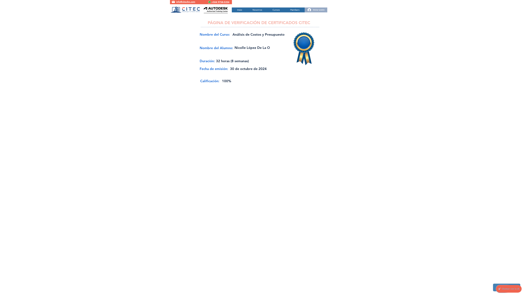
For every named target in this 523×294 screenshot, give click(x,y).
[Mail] (173, 2)
